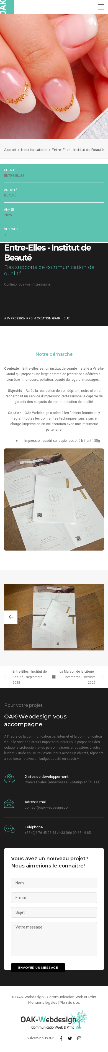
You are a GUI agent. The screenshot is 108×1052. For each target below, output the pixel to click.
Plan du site (69, 1002)
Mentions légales (42, 1002)
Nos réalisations (34, 150)
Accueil (10, 150)
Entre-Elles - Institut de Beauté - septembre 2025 (29, 677)
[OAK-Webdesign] (7, 7)
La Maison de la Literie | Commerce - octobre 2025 (78, 677)
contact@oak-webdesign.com (48, 807)
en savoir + (70, 759)
